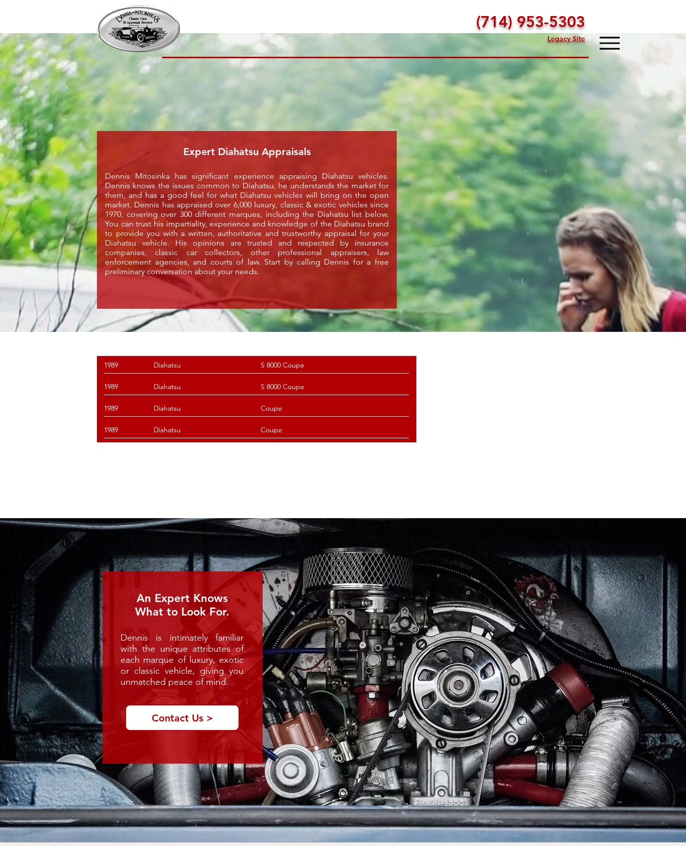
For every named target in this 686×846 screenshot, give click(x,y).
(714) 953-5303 (530, 22)
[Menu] (609, 43)
